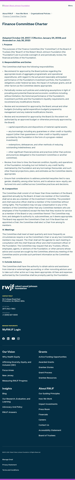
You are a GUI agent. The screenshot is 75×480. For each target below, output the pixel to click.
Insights (7, 388)
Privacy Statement (9, 465)
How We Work (45, 398)
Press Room (44, 409)
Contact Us (44, 425)
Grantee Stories (46, 367)
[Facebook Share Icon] (3, 339)
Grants (43, 351)
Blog (4, 393)
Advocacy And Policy (12, 407)
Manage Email (7, 459)
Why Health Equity (11, 356)
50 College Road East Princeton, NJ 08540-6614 (13, 300)
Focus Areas (8, 370)
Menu (70, 6)
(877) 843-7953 (8, 309)
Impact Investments (48, 404)
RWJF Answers (9, 412)
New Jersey (7, 375)
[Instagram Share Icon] (18, 339)
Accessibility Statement (50, 430)
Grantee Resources (48, 377)
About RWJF (46, 388)
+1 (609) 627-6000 (10, 315)
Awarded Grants (46, 362)
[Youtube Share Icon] (13, 339)
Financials (43, 414)
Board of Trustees (47, 435)
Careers (42, 419)
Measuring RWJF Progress (14, 380)
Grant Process (45, 372)
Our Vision (8, 351)
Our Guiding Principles (49, 393)
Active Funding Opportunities (53, 356)
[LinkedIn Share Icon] (8, 339)
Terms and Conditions (10, 470)
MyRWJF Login (11, 329)
